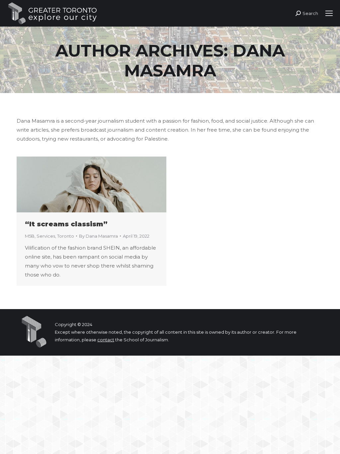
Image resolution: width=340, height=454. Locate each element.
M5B (30, 236)
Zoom (82, 184)
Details (100, 184)
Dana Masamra (204, 61)
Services (46, 236)
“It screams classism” (66, 224)
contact (105, 339)
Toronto (65, 236)
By (98, 236)
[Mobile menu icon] (329, 13)
